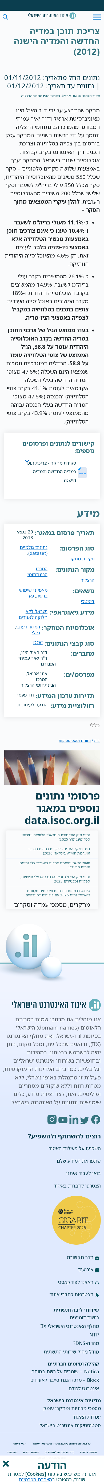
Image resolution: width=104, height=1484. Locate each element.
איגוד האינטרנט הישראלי (52, 15)
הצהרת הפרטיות (35, 1479)
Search (5, 17)
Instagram (52, 1119)
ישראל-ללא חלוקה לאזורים (33, 614)
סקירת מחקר (81, 559)
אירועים (85, 1269)
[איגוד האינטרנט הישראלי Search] (52, 16)
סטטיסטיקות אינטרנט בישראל (70, 1425)
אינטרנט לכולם (84, 1388)
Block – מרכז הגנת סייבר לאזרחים (64, 1380)
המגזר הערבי (28, 627)
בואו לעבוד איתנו (83, 1173)
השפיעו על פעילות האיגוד (75, 1148)
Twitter (85, 1119)
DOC (38, 642)
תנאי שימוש (19, 1443)
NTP (94, 1334)
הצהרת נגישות (31, 1452)
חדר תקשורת (80, 1257)
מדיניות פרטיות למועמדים (59, 1452)
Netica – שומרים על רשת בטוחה (65, 1371)
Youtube (63, 1119)
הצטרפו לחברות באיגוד (77, 1185)
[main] (52, 42)
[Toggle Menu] (97, 16)
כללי (36, 633)
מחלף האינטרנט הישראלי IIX (69, 1326)
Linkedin (74, 1119)
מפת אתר (12, 1452)
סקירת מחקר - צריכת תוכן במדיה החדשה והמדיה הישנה (51, 471)
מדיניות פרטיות (88, 1452)
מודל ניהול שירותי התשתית (71, 1351)
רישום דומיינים (84, 1317)
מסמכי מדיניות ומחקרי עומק (72, 1408)
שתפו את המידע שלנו (79, 1161)
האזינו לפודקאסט (75, 1282)
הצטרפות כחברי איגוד (71, 1294)
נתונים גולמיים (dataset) (33, 550)
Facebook (96, 1119)
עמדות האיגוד (87, 1417)
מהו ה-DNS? (86, 1343)
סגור (5, 1463)
